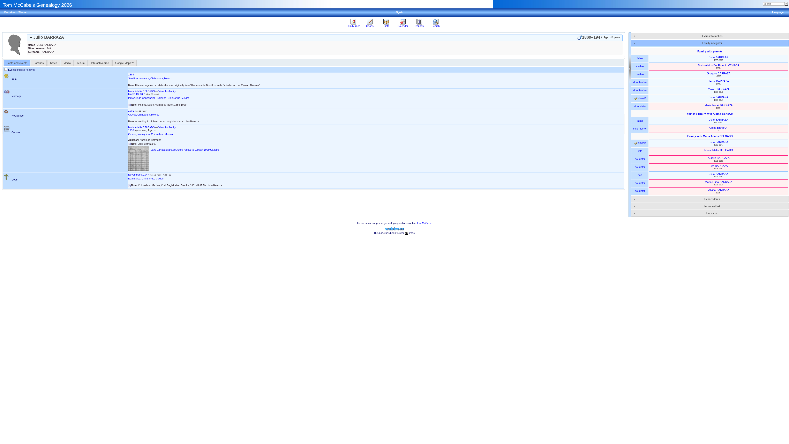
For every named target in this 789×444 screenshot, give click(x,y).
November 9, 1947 (138, 174)
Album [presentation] (81, 63)
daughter (640, 159)
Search (436, 26)
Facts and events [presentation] (17, 63)
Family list (712, 213)
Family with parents (709, 51)
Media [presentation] (67, 63)
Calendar (403, 26)
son (640, 175)
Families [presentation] (39, 63)
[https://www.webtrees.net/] (394, 229)
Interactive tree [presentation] (100, 63)
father (640, 58)
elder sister (640, 106)
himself (641, 98)
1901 (131, 110)
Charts (370, 26)
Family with (710, 136)
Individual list (712, 206)
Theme (22, 12)
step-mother (640, 128)
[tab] (325, 38)
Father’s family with (710, 113)
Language (778, 12)
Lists (386, 26)
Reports (419, 26)
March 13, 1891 (137, 94)
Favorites (9, 12)
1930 (131, 130)
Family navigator (712, 43)
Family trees (353, 26)
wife (640, 151)
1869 (131, 74)
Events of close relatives (21, 69)
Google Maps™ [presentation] (124, 63)
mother (640, 66)
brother (640, 74)
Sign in (399, 12)
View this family (167, 91)
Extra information (712, 36)
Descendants (712, 199)
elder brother (640, 82)
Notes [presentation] (53, 63)
